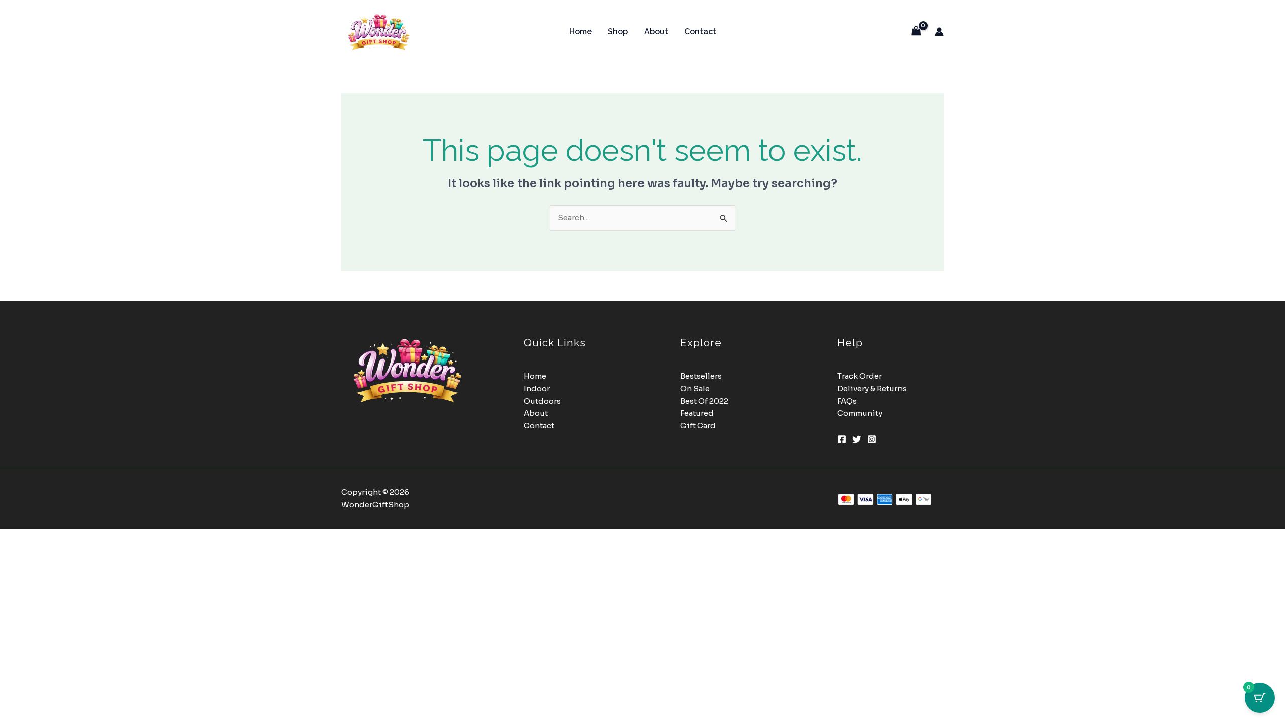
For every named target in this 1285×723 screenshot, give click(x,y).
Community (859, 413)
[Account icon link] (939, 31)
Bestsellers (701, 376)
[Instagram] (871, 439)
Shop (618, 31)
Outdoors (542, 401)
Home (580, 31)
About (656, 31)
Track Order (859, 376)
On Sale (695, 388)
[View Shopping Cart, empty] (916, 31)
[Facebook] (841, 439)
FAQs (847, 401)
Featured (697, 413)
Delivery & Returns (872, 388)
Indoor (537, 388)
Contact (700, 31)
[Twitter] (856, 439)
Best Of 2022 (704, 401)
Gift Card (698, 425)
